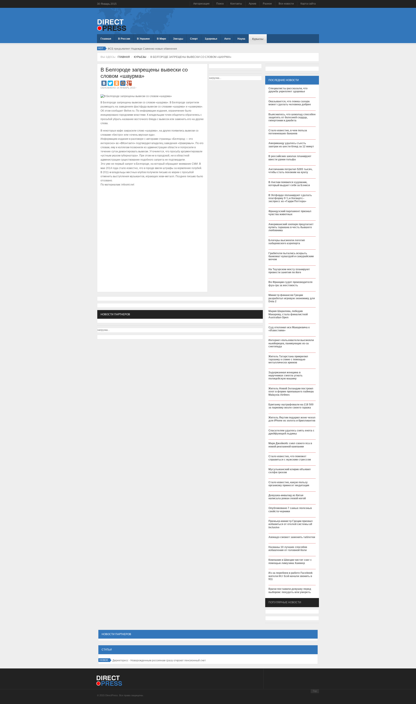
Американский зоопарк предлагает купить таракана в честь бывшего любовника (291, 227)
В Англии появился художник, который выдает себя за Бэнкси (289, 184)
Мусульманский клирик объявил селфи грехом (289, 471)
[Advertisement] (151, 200)
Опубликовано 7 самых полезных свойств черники (290, 510)
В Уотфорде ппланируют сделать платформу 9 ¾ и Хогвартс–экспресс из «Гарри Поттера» (290, 198)
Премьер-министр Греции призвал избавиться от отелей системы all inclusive (290, 524)
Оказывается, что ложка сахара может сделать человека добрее (289, 103)
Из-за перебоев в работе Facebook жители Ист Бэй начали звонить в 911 (290, 576)
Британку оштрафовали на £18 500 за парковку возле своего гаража (291, 406)
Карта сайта (308, 3)
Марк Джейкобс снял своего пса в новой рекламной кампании (290, 445)
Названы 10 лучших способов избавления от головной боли (287, 549)
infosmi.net (127, 184)
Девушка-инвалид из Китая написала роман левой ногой (287, 497)
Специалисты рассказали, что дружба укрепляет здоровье (287, 90)
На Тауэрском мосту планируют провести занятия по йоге (289, 271)
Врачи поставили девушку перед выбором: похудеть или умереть (289, 590)
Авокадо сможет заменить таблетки (291, 537)
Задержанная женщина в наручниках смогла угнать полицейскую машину (285, 375)
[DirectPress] (111, 25)
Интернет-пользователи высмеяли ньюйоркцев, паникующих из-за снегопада (291, 343)
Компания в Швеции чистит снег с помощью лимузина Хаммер (290, 561)
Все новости (286, 3)
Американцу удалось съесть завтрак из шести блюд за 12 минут (291, 145)
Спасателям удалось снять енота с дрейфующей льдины (291, 432)
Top (315, 691)
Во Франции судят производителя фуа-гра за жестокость (290, 284)
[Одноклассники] (116, 83)
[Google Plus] (129, 83)
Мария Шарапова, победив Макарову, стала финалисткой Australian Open (288, 314)
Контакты (236, 3)
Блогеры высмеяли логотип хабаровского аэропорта (286, 242)
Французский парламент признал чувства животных (289, 213)
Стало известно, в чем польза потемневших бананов (287, 132)
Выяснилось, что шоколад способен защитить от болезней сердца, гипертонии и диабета (291, 117)
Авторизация (201, 3)
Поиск (220, 3)
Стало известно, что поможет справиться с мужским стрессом (289, 458)
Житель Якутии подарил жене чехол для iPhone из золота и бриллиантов (291, 419)
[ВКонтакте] (104, 83)
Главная (124, 57)
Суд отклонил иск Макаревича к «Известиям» (289, 329)
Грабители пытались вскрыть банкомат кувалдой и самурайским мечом (291, 256)
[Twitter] (110, 83)
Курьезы (140, 57)
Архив (252, 3)
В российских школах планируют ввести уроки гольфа (289, 158)
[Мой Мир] (122, 83)
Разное (267, 3)
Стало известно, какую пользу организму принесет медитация (288, 484)
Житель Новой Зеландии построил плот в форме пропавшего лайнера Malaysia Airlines (291, 391)
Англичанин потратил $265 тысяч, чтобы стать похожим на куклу (290, 171)
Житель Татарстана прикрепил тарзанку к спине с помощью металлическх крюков (288, 359)
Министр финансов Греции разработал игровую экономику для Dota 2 (291, 298)
